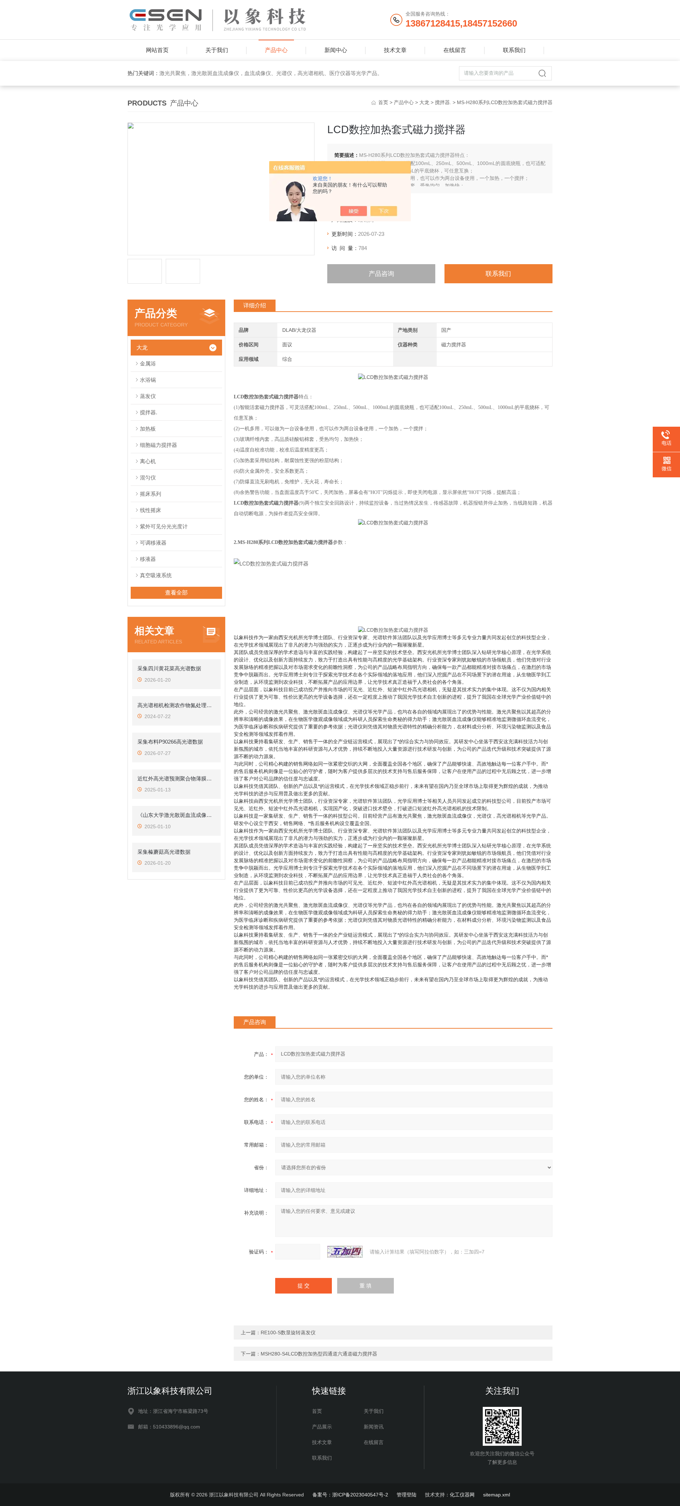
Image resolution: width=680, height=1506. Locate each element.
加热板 (148, 429)
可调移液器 (153, 543)
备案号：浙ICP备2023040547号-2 (350, 1495)
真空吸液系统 (156, 575)
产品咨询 (381, 273)
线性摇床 (150, 510)
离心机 (148, 461)
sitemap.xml (496, 1495)
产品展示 (322, 1427)
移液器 (148, 559)
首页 (383, 102)
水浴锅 (148, 380)
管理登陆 (406, 1495)
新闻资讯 (374, 1427)
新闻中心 (335, 50)
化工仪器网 (462, 1495)
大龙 (424, 102)
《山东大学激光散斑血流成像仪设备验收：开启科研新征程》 (176, 815)
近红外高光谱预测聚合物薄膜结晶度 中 (176, 778)
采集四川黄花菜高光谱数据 (169, 668)
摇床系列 (150, 494)
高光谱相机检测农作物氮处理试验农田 (176, 705)
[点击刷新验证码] (345, 1252)
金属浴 (148, 363)
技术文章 (395, 50)
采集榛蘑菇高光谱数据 (164, 852)
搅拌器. (443, 102)
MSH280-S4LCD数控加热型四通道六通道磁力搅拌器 (319, 1354)
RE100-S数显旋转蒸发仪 (288, 1332)
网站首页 (157, 50)
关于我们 (216, 50)
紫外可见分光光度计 (164, 526)
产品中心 (276, 50)
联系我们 (514, 50)
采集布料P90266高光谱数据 (170, 742)
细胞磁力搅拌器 (158, 445)
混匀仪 (148, 477)
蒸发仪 (148, 396)
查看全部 (176, 593)
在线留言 (454, 50)
